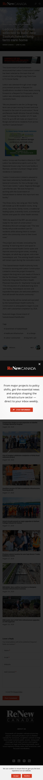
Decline (27, 776)
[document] (21, 390)
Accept (16, 776)
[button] (39, 364)
